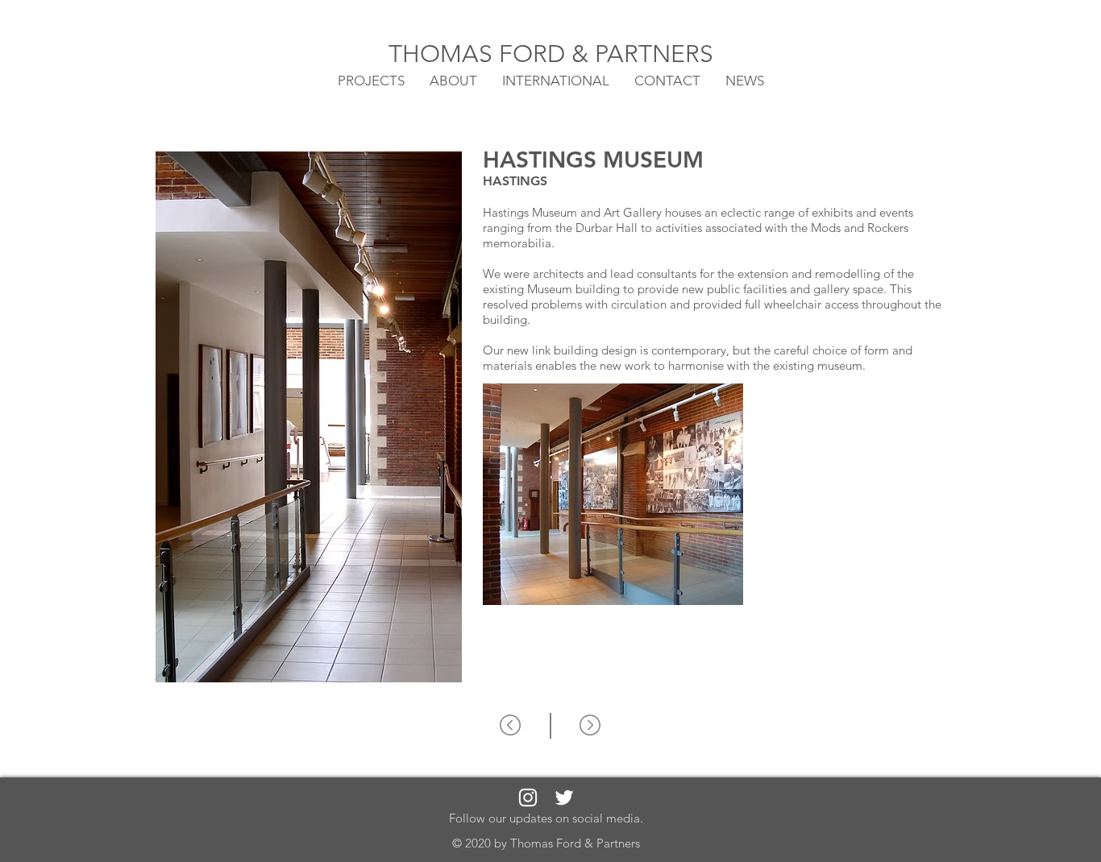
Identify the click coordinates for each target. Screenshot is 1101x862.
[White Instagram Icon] (528, 797)
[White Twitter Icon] (564, 797)
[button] (555, 80)
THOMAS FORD (479, 53)
